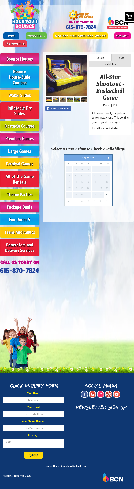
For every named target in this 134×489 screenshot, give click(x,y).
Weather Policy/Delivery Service (80, 36)
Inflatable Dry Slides (20, 110)
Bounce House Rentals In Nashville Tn (65, 466)
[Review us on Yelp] (108, 394)
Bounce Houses (19, 59)
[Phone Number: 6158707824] (81, 27)
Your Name (33, 393)
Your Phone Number (34, 421)
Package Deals (19, 207)
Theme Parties (19, 194)
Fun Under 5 (19, 219)
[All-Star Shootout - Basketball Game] (66, 75)
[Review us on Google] (92, 394)
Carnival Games (19, 163)
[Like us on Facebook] (84, 394)
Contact (122, 36)
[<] (67, 157)
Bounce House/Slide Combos (19, 77)
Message (33, 435)
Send (33, 455)
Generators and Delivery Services (19, 247)
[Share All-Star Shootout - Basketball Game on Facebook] (66, 108)
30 (107, 194)
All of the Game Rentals (20, 179)
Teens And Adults (19, 232)
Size (121, 58)
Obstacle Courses (20, 126)
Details (100, 58)
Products (35, 36)
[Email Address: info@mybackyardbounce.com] (117, 27)
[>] (108, 157)
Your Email (33, 407)
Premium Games (19, 138)
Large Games (19, 151)
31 (69, 201)
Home (11, 36)
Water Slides (20, 95)
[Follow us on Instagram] (100, 394)
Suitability (110, 64)
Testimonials (15, 43)
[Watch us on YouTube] (116, 394)
